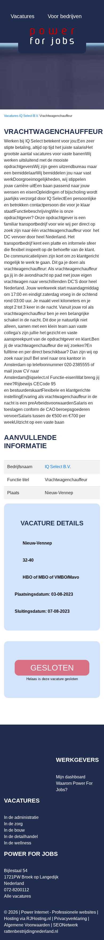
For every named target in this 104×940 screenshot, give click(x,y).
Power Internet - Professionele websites (58, 912)
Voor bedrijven (65, 16)
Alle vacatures (17, 896)
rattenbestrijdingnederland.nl (31, 931)
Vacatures (22, 16)
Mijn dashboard (70, 777)
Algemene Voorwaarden (27, 925)
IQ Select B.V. (29, 116)
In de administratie (21, 817)
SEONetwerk (65, 925)
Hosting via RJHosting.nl (27, 918)
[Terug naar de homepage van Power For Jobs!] (52, 36)
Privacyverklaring (70, 918)
